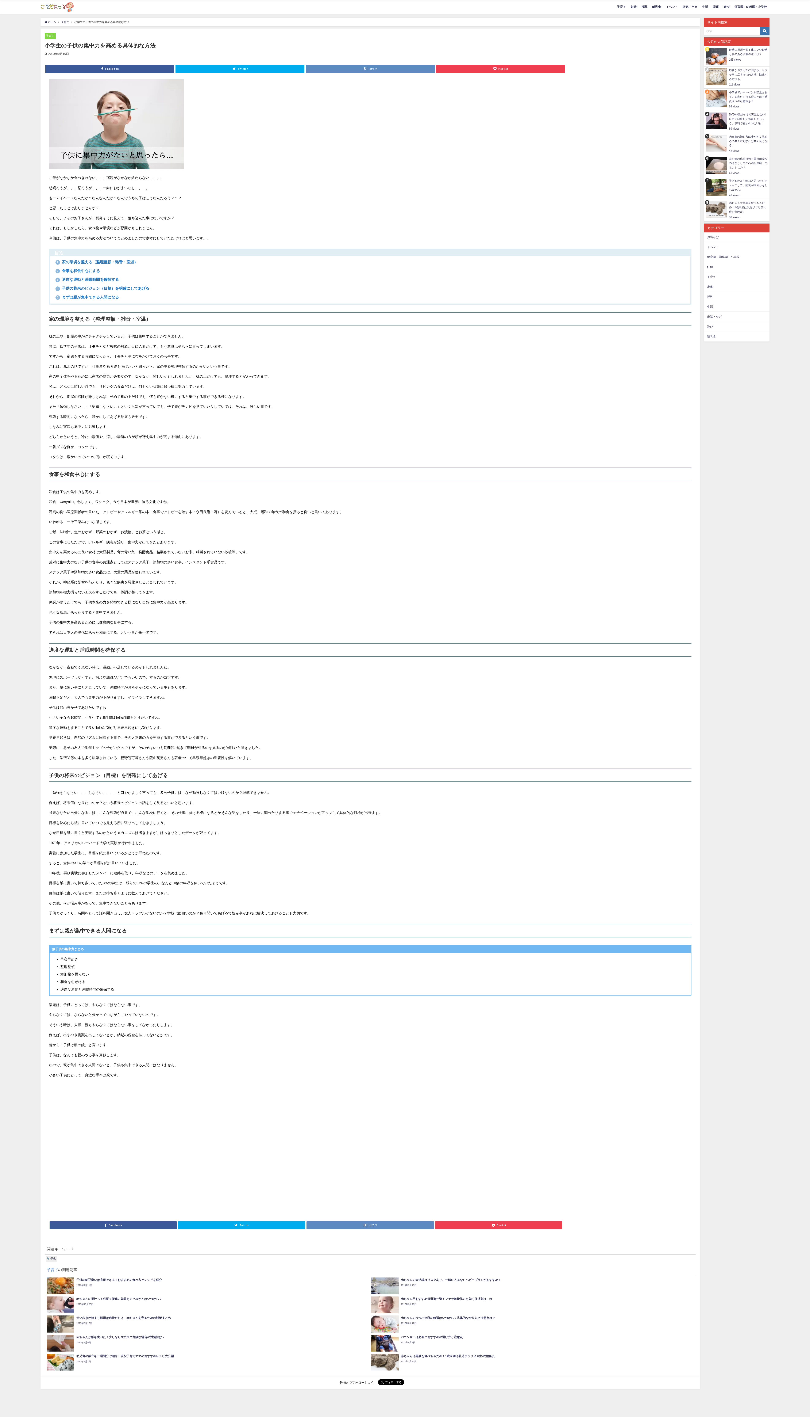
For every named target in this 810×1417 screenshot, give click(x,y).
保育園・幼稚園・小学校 (750, 6)
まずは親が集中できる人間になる (88, 297)
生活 (705, 6)
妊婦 (634, 6)
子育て (621, 6)
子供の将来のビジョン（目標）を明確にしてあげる (103, 288)
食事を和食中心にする (78, 271)
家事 (716, 6)
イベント (672, 6)
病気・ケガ (690, 6)
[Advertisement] (175, 1148)
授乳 (644, 6)
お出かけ (713, 237)
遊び (727, 6)
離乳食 (656, 6)
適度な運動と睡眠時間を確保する (88, 279)
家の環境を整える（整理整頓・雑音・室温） (97, 262)
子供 (53, 1258)
